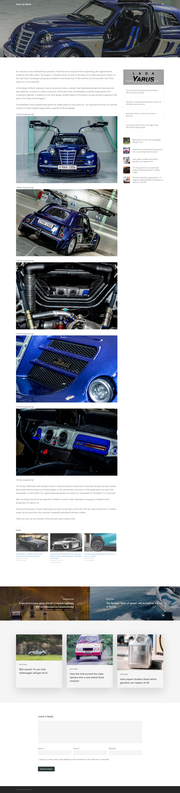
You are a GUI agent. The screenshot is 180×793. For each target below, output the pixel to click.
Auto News (90, 43)
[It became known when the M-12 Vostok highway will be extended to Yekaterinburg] (45, 603)
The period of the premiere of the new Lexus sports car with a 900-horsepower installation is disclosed (66, 556)
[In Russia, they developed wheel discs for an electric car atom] (100, 542)
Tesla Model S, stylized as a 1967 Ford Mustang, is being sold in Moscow (29, 555)
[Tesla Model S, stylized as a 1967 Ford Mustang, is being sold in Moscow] (32, 542)
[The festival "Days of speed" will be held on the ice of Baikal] (135, 603)
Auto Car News (23, 4)
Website (112, 748)
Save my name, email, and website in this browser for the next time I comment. (74, 759)
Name (41, 748)
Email (76, 748)
